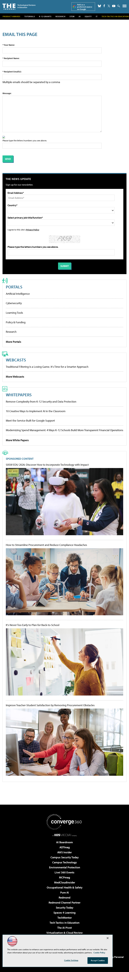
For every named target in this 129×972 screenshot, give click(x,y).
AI (80, 16)
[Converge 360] (64, 822)
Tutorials (29, 16)
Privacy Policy (32, 229)
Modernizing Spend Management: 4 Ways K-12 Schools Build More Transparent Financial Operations (64, 430)
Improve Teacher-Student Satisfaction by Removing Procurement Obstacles (50, 705)
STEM (72, 16)
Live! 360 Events (64, 872)
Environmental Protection (64, 867)
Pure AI (64, 892)
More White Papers (17, 440)
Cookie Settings (71, 960)
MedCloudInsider (64, 882)
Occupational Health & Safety (64, 887)
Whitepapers (19, 394)
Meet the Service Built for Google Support (30, 420)
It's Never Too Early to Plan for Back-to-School (32, 625)
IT (97, 16)
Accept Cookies (98, 960)
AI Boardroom (64, 842)
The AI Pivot (64, 927)
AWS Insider (64, 852)
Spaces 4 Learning (64, 912)
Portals (14, 287)
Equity (88, 16)
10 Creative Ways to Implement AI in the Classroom (35, 411)
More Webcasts (15, 376)
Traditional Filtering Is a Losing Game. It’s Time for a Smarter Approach (47, 366)
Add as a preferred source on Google (84, 6)
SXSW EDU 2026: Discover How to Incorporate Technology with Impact (47, 464)
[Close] (107, 938)
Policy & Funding (15, 322)
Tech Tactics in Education (64, 922)
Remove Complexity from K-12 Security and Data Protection (41, 401)
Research (60, 16)
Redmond (64, 897)
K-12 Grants (45, 16)
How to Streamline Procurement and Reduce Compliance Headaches (46, 545)
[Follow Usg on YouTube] (113, 6)
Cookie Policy (99, 952)
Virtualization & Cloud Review (64, 932)
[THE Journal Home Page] (19, 6)
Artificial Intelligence (18, 293)
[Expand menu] (124, 7)
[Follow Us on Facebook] (104, 5)
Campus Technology (64, 862)
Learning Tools (14, 312)
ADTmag (64, 847)
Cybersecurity (14, 303)
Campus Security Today (64, 857)
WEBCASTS (16, 360)
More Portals (13, 342)
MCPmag (64, 877)
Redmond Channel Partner (64, 902)
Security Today (64, 907)
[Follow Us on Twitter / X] (109, 6)
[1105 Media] (64, 835)
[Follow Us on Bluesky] (99, 6)
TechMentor (64, 917)
